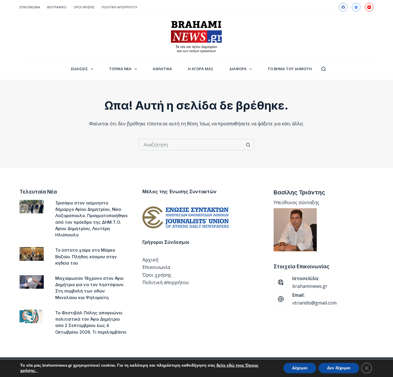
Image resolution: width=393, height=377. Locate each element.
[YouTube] (369, 7)
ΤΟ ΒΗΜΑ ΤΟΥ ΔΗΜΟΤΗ (290, 68)
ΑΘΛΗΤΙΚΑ (162, 68)
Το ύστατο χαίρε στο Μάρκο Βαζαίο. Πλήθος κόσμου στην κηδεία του (86, 256)
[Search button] (248, 144)
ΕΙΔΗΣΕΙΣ (79, 68)
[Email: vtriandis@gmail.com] (281, 299)
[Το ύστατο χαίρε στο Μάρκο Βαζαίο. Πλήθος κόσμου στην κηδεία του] (32, 254)
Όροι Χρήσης (84, 7)
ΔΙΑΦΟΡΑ (238, 68)
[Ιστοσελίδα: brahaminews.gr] (281, 282)
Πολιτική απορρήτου (119, 7)
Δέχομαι (300, 368)
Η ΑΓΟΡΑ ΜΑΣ (200, 68)
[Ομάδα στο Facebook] (356, 7)
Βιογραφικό (56, 7)
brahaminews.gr (309, 286)
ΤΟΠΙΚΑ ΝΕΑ (120, 68)
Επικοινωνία (30, 7)
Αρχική (150, 260)
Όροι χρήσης (156, 275)
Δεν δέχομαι (338, 368)
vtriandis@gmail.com (314, 303)
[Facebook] (343, 7)
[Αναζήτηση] (323, 69)
